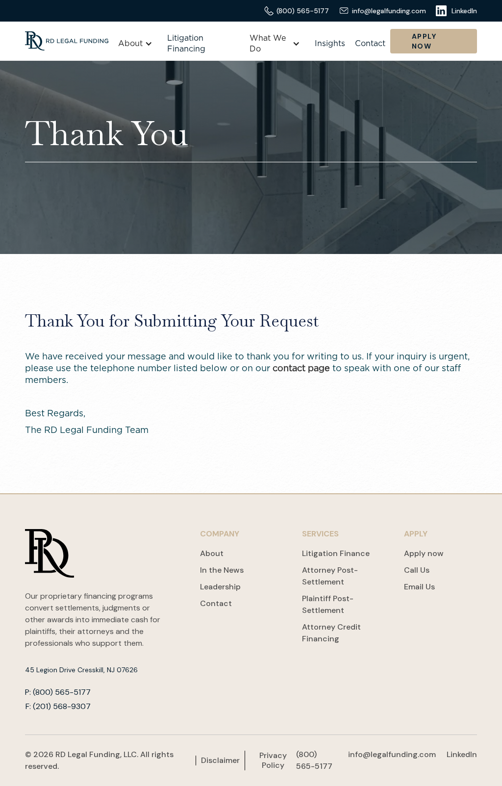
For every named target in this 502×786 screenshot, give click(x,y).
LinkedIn (462, 754)
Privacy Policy (273, 760)
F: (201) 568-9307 (58, 706)
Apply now (424, 553)
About (212, 553)
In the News (222, 570)
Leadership (220, 587)
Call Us (416, 570)
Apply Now (424, 41)
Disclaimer (220, 760)
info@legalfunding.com (392, 754)
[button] (135, 43)
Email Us (419, 587)
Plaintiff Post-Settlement (327, 604)
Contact (370, 44)
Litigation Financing (186, 43)
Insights (330, 44)
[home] (66, 41)
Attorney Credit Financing (331, 633)
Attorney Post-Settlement (330, 576)
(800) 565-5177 (314, 760)
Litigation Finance (336, 553)
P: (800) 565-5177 (58, 692)
